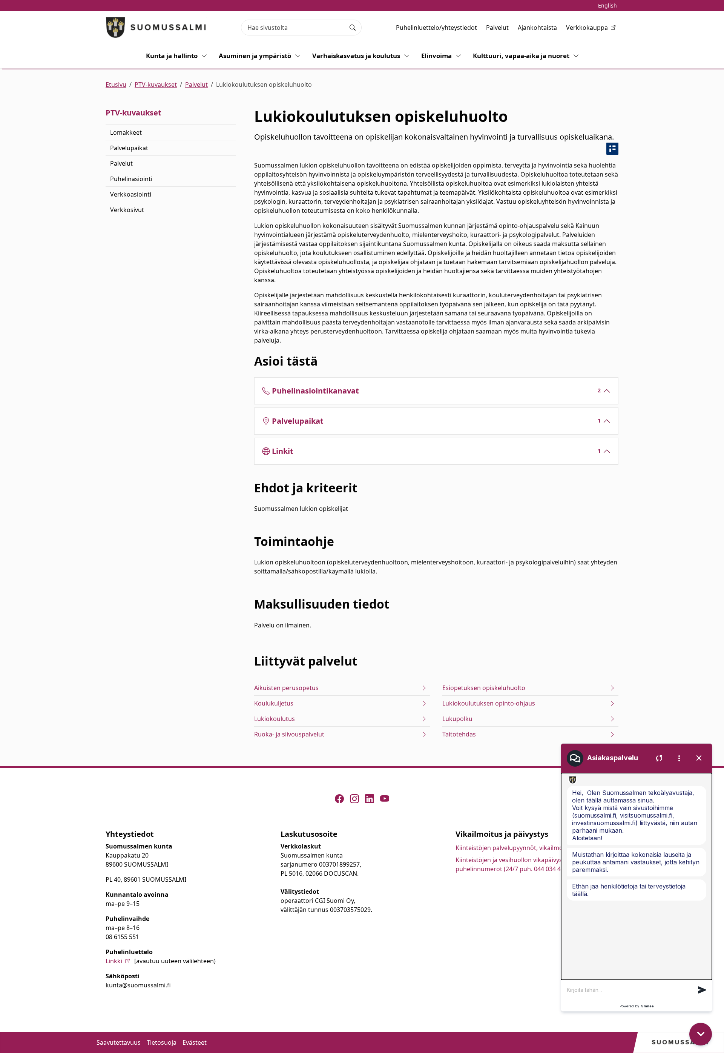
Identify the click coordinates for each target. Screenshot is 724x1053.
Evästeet (195, 1042)
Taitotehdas (459, 734)
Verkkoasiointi (130, 194)
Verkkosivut (127, 210)
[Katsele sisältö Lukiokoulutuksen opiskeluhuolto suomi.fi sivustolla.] (612, 149)
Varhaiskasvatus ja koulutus (356, 55)
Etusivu (116, 84)
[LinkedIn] (369, 799)
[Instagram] (354, 799)
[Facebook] (339, 799)
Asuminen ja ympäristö (255, 55)
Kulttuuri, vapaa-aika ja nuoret (521, 55)
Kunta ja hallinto (172, 55)
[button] (702, 990)
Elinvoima (436, 55)
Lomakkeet (126, 132)
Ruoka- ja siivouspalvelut (289, 734)
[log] (636, 876)
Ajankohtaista (537, 27)
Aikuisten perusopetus (286, 688)
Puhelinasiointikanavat (436, 391)
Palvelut (497, 27)
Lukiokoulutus (274, 719)
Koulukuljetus (273, 703)
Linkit (436, 451)
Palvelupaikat (129, 148)
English (607, 5)
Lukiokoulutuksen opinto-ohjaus (488, 703)
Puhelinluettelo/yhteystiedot (436, 27)
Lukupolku (457, 719)
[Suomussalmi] (156, 27)
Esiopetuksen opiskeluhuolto (483, 688)
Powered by (637, 1006)
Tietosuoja (161, 1042)
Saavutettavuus (119, 1042)
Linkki (114, 961)
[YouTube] (384, 799)
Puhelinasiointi (131, 179)
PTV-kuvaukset (156, 84)
